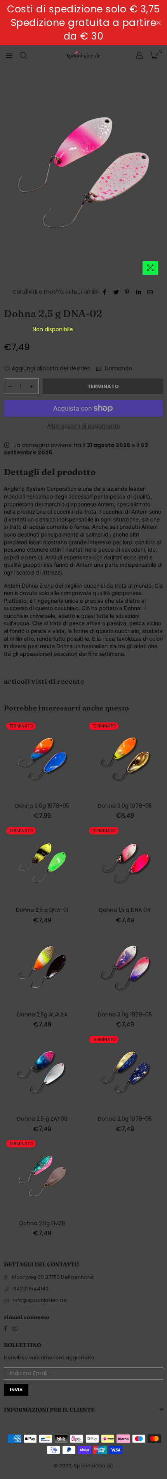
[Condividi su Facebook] (105, 292)
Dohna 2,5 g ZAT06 (42, 1119)
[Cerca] (23, 55)
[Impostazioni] (139, 55)
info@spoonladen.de (40, 1300)
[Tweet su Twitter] (116, 292)
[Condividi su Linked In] (139, 292)
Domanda (117, 368)
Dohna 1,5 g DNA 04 (125, 910)
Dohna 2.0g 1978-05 (125, 1119)
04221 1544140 (31, 1288)
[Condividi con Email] (150, 292)
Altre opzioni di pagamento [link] (83, 426)
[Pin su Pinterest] (127, 292)
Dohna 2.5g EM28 (42, 1223)
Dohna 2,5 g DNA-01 (42, 910)
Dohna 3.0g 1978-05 (42, 806)
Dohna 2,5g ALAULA (42, 1014)
